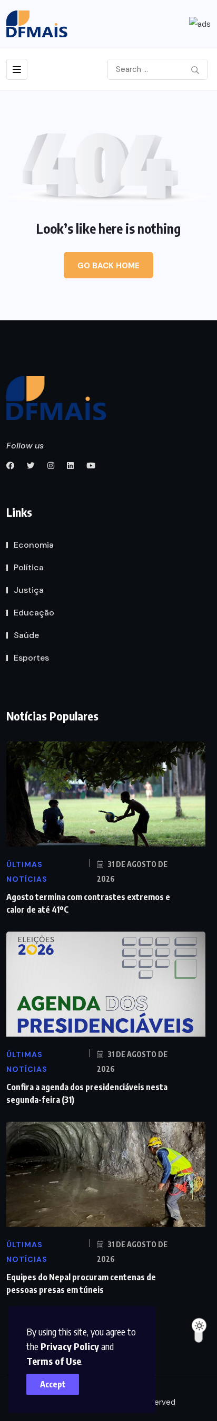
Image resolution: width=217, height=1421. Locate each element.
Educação (34, 612)
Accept (53, 1384)
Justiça (29, 589)
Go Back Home (108, 265)
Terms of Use (53, 1361)
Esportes (31, 657)
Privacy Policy (70, 1346)
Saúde (26, 635)
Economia (34, 544)
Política (29, 567)
